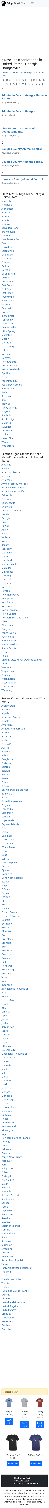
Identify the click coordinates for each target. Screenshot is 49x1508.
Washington (8, 678)
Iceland (5, 977)
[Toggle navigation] (32, 3)
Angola (5, 721)
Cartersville (7, 250)
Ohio (4, 621)
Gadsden (6, 304)
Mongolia (6, 1095)
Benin (4, 778)
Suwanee (6, 426)
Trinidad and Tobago (12, 1279)
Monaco (5, 1092)
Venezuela (7, 1321)
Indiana (5, 537)
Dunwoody (7, 281)
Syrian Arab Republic (12, 1260)
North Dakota (8, 613)
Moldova (6, 1088)
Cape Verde (7, 820)
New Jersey (7, 598)
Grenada (6, 942)
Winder (5, 442)
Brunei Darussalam (12, 801)
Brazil (4, 797)
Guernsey (6, 954)
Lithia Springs (8, 331)
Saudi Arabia (8, 1199)
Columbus (7, 258)
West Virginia (8, 682)
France (5, 908)
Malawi (5, 1061)
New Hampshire (10, 594)
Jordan (5, 1023)
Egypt (4, 885)
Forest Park (7, 300)
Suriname (6, 1245)
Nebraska (6, 587)
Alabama (6, 464)
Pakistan (6, 1149)
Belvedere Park (9, 227)
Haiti (4, 962)
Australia (6, 744)
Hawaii (5, 525)
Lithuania (6, 1046)
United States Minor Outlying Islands (21, 659)
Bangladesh (7, 759)
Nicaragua (7, 1130)
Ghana (5, 927)
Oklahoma (7, 625)
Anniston (6, 212)
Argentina (6, 732)
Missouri (6, 579)
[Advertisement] (24, 31)
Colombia (6, 835)
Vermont (6, 667)
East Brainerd (8, 285)
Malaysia (6, 1065)
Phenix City (7, 388)
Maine (4, 556)
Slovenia (6, 1222)
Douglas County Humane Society (22, 161)
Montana (6, 583)
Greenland (7, 939)
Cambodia (7, 809)
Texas (4, 655)
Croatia (5, 851)
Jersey (4, 1019)
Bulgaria (6, 805)
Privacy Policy (21, 1480)
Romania (6, 1191)
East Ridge (7, 292)
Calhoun (6, 235)
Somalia (5, 1229)
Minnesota (7, 571)
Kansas (5, 545)
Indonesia (6, 984)
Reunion (5, 1187)
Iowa (4, 541)
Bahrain (5, 755)
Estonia (5, 893)
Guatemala (7, 950)
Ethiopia (5, 896)
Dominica (6, 874)
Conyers (5, 262)
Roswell (5, 403)
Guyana (5, 958)
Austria (5, 747)
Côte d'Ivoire (8, 847)
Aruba (4, 740)
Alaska (5, 468)
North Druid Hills (10, 369)
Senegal (5, 1202)
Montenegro (8, 1099)
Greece (5, 935)
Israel (4, 1004)
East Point (6, 289)
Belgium (6, 770)
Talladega (6, 430)
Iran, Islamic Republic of (14, 988)
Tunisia (5, 1283)
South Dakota (8, 648)
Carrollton (6, 247)
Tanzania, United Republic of (16, 1267)
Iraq (3, 992)
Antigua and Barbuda (13, 728)
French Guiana (9, 912)
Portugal (6, 1176)
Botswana (6, 793)
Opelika (5, 373)
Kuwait (5, 1034)
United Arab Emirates (13, 1302)
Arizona (5, 476)
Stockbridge (8, 419)
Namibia (6, 1114)
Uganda (5, 1294)
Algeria (5, 713)
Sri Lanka (6, 1241)
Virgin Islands (8, 671)
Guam (4, 522)
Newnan (6, 354)
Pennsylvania (8, 632)
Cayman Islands (10, 824)
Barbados (6, 763)
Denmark (6, 866)
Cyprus (5, 858)
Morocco (6, 1103)
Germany (6, 923)
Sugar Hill (6, 423)
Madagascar (8, 1057)
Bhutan (5, 782)
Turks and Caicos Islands (15, 1290)
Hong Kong (7, 969)
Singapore (7, 1214)
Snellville (6, 415)
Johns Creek (8, 315)
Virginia (5, 675)
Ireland (5, 996)
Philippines (7, 1168)
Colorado (6, 499)
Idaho (4, 529)
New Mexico (8, 602)
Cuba (4, 854)
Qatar (4, 1183)
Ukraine (5, 1298)
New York (6, 606)
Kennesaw (7, 319)
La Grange (7, 323)
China (4, 831)
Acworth (6, 201)
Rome (4, 400)
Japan (4, 1015)
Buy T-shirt (9, 1421)
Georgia (17, 102)
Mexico (5, 1084)
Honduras (6, 965)
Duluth (5, 277)
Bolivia (5, 786)
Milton (4, 350)
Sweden (5, 1252)
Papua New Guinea (11, 1157)
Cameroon (7, 812)
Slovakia (5, 1218)
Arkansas (6, 480)
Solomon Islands (10, 1225)
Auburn (5, 224)
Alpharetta (7, 208)
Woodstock (7, 445)
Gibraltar (6, 931)
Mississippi (7, 575)
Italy (3, 1007)
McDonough (8, 346)
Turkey (5, 1287)
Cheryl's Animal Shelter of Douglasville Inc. (18, 130)
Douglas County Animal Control (21, 149)
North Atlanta (8, 361)
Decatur (5, 270)
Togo (4, 1275)
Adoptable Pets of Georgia (18, 111)
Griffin (4, 312)
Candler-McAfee (10, 239)
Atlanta (5, 220)
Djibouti (5, 870)
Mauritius (6, 1080)
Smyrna (5, 411)
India (4, 981)
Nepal (4, 1118)
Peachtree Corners (11, 384)
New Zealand (8, 1126)
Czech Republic (9, 862)
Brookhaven (8, 231)
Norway (5, 1141)
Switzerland (7, 1256)
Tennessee (7, 652)
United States (8, 1310)
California (6, 495)
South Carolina (9, 644)
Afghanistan (8, 705)
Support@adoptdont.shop (24, 1483)
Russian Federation (11, 1195)
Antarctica (7, 724)
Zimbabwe (7, 1329)
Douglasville (6, 102)
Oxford (5, 377)
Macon (5, 338)
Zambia (5, 1325)
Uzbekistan (7, 1317)
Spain (4, 1237)
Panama (5, 1153)
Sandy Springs (9, 407)
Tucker (5, 434)
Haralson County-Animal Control (22, 179)
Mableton (6, 335)
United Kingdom (10, 1306)
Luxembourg (8, 1049)
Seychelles (7, 1210)
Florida (5, 514)
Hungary (6, 973)
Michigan (6, 567)
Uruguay (6, 1313)
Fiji (2, 900)
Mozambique (8, 1107)
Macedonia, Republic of (14, 1053)
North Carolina (9, 610)
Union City (7, 438)
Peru (4, 1164)
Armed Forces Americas (14, 483)
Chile (4, 828)
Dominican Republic (12, 877)
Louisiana (6, 552)
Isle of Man (7, 1000)
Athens (5, 216)
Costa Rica (7, 843)
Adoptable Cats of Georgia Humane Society (24, 96)
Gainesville (7, 308)
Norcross (6, 357)
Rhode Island (8, 640)
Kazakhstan (7, 1027)
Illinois (5, 533)
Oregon (5, 629)
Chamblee (7, 254)
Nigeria (5, 1134)
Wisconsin (7, 686)
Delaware (6, 506)
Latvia (4, 1038)
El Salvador (7, 889)
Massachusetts (9, 564)
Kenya (4, 1030)
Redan (4, 392)
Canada (5, 816)
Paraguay (6, 1160)
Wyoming (6, 690)
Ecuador (5, 881)
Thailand (6, 1271)
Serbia (4, 1206)
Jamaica (5, 1011)
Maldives (6, 1069)
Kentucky (6, 548)
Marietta (6, 342)
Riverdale (6, 396)
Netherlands (8, 1122)
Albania (5, 709)
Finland (5, 904)
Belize (4, 774)
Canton (5, 243)
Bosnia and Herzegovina (14, 789)
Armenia (6, 736)
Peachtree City (9, 380)
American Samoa (10, 472)
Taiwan (5, 1264)
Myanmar (6, 1111)
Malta (4, 1076)
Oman (4, 1145)
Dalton (5, 266)
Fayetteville (7, 296)
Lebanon (6, 1042)
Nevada (5, 590)
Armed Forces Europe (13, 487)
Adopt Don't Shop (16, 3)
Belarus (5, 766)
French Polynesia (10, 916)
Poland (5, 1172)
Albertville (6, 205)
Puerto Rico (7, 636)
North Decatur (9, 365)
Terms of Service (21, 1478)
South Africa (8, 1233)
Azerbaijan (7, 751)
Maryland (6, 560)
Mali (3, 1072)
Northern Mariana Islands (15, 617)
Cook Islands (8, 839)
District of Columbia (12, 510)
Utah (4, 663)
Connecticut (8, 502)
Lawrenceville (8, 327)
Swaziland (6, 1248)
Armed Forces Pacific (12, 491)
